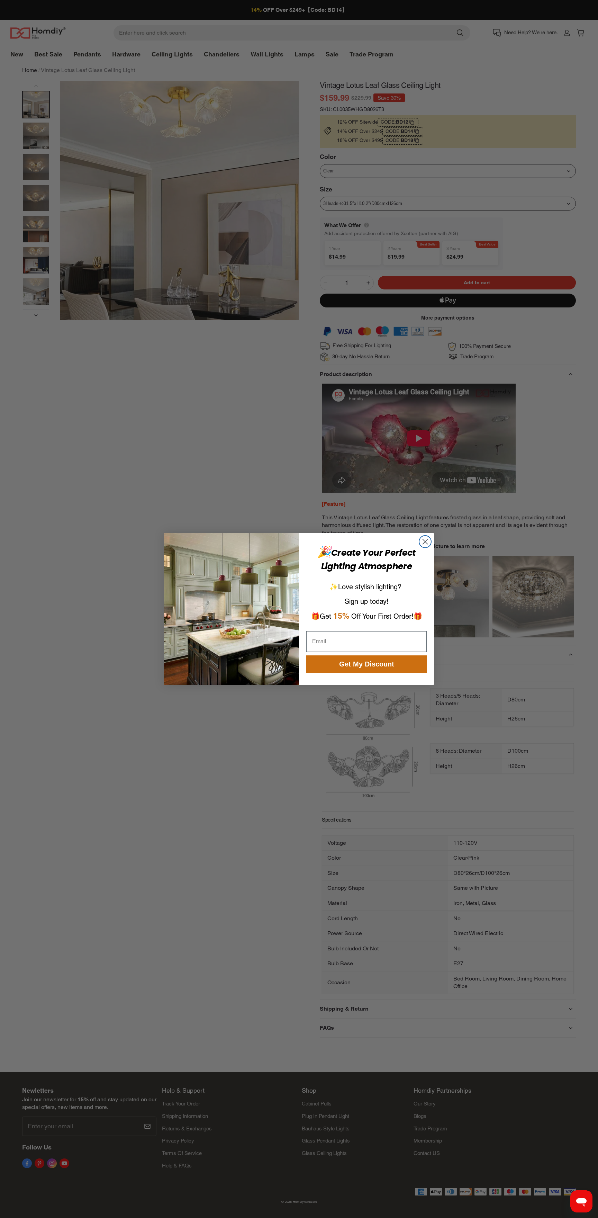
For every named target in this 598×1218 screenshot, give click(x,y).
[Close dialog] (425, 542)
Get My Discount (366, 664)
